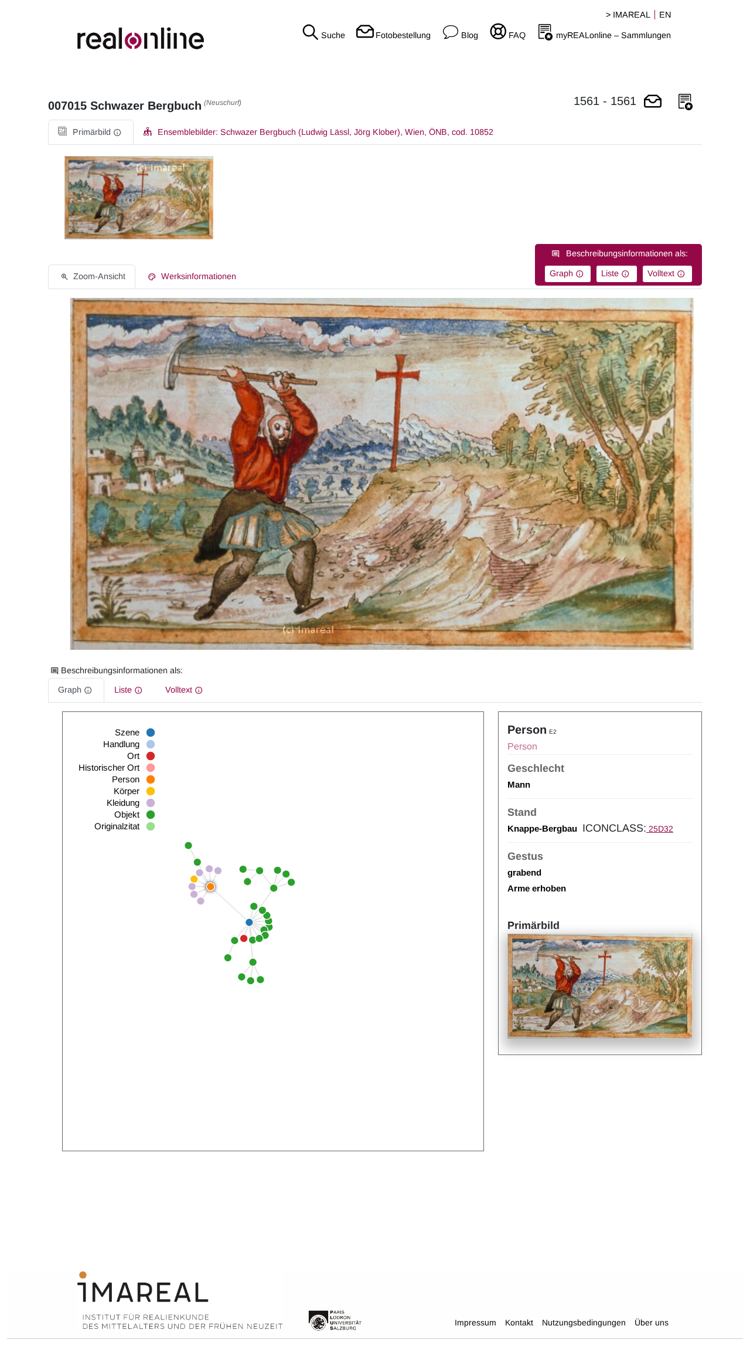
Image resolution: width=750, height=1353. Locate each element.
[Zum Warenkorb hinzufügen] (652, 102)
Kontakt (519, 1322)
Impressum (475, 1322)
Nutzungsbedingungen (584, 1322)
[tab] (91, 132)
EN (665, 14)
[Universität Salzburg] (335, 1319)
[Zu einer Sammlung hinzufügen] (685, 102)
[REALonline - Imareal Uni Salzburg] (125, 29)
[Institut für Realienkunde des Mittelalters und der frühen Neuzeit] (179, 1300)
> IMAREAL (628, 14)
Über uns (652, 1322)
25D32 (659, 828)
